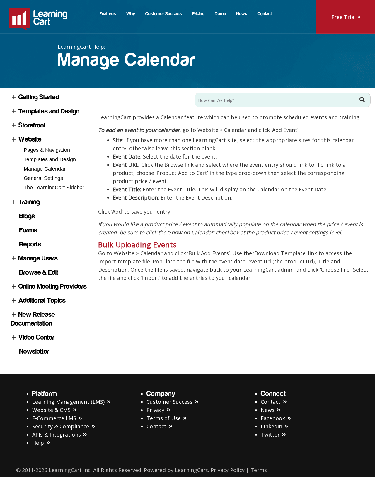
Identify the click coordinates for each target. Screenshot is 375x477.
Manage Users (38, 258)
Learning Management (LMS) (68, 401)
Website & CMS (51, 409)
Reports (30, 244)
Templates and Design (48, 111)
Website (30, 139)
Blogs (27, 216)
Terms (258, 469)
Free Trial (344, 17)
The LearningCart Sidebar (54, 187)
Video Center (36, 337)
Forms (28, 230)
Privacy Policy (228, 469)
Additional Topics (42, 300)
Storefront (31, 125)
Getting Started (38, 97)
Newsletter (34, 351)
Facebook (273, 418)
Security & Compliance (60, 426)
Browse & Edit (38, 272)
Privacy (155, 409)
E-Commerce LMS (54, 418)
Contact (156, 426)
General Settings (43, 178)
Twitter (270, 434)
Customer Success (169, 401)
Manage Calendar (45, 169)
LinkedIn (271, 426)
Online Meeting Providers (52, 286)
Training (29, 202)
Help (38, 442)
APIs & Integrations (56, 434)
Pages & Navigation (47, 150)
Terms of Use (163, 418)
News (268, 409)
